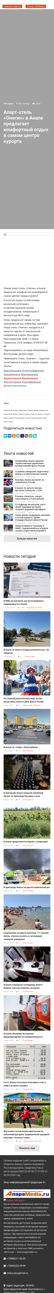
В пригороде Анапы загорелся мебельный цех (27, 887)
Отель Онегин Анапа (33, 418)
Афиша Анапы (28, 705)
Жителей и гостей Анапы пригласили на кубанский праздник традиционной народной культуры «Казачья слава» (26, 1134)
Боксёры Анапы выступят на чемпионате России (29, 481)
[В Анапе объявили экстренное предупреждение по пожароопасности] (27, 1013)
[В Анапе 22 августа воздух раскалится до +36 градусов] (27, 629)
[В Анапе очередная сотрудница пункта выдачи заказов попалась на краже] (27, 964)
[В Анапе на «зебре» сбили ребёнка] (27, 726)
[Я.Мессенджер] (5, 436)
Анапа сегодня (31, 469)
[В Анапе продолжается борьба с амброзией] (27, 821)
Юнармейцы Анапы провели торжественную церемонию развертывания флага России (30, 463)
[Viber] (26, 436)
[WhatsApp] (30, 436)
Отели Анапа (19, 418)
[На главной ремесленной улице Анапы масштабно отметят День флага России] (27, 677)
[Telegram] (18, 436)
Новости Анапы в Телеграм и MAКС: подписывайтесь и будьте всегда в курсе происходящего (31, 528)
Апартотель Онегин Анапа (28, 410)
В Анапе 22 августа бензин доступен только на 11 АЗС (28, 489)
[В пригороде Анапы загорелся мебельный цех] (27, 866)
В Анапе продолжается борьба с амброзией (26, 841)
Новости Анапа (24, 414)
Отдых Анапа (9, 418)
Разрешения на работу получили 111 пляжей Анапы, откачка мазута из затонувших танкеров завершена (26, 936)
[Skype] (35, 436)
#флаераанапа (30, 378)
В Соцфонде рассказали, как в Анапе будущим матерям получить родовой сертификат (30, 507)
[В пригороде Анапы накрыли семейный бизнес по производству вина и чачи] (27, 772)
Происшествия (32, 501)
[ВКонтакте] (9, 436)
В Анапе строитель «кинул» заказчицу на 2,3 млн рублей (29, 497)
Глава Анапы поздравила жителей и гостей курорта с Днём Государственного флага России (32, 517)
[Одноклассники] (14, 436)
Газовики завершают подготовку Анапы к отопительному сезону (32, 472)
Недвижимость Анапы (35, 607)
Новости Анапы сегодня (40, 414)
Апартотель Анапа (11, 410)
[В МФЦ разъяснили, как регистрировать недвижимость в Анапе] (27, 580)
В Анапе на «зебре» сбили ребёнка (21, 747)
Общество (31, 512)
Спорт (28, 485)
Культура (38, 1141)
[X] (22, 436)
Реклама (9, 103)
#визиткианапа (12, 378)
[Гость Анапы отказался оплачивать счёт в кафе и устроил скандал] (27, 1061)
